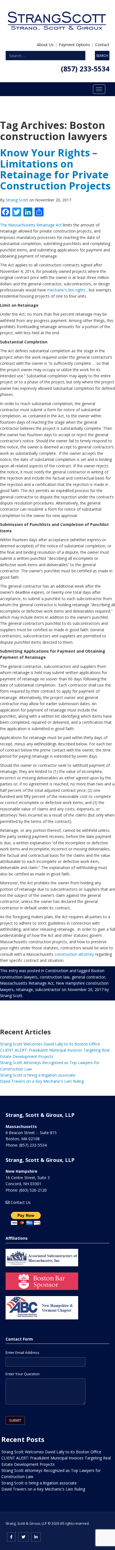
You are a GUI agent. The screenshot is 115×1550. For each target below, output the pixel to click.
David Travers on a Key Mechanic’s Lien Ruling (42, 1081)
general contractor (88, 977)
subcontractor (48, 989)
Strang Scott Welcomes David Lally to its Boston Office (50, 1044)
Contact (102, 44)
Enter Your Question (23, 1373)
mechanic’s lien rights (66, 290)
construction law (55, 977)
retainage (24, 989)
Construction (56, 970)
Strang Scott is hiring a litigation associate (37, 1075)
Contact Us (21, 1202)
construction (66, 954)
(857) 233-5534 (85, 68)
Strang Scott (17, 200)
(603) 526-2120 (33, 1190)
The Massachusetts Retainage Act (31, 225)
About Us (45, 44)
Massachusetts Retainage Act (27, 983)
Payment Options (74, 44)
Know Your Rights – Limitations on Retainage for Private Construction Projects (55, 169)
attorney (86, 954)
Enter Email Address (22, 1352)
